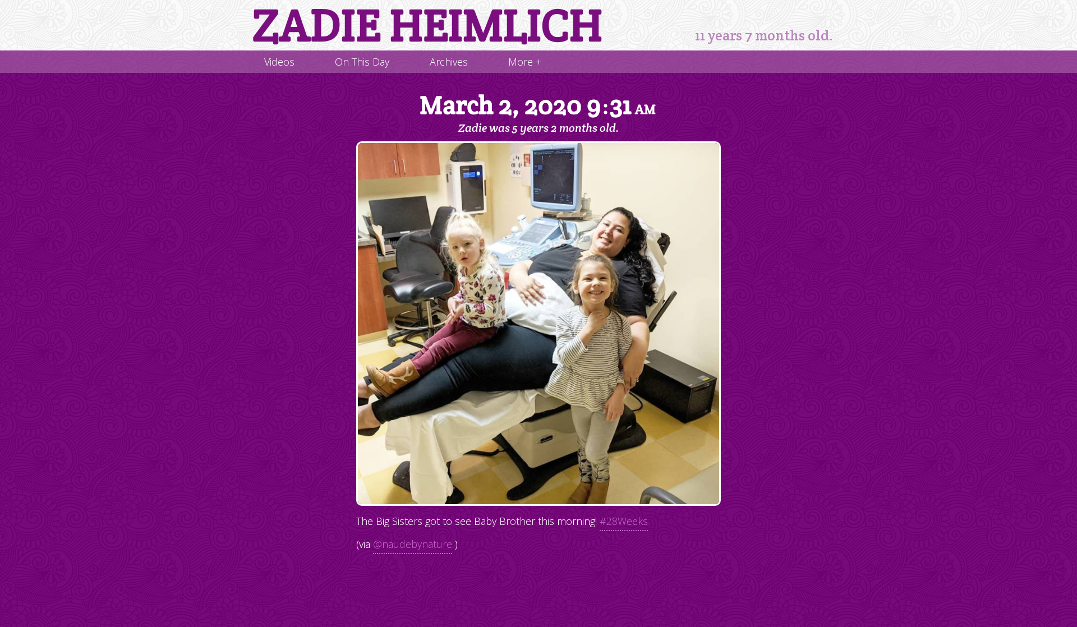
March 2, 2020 (537, 106)
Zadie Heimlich (427, 25)
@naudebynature (412, 544)
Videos (279, 61)
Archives (449, 61)
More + (525, 61)
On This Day (362, 61)
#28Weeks (624, 521)
